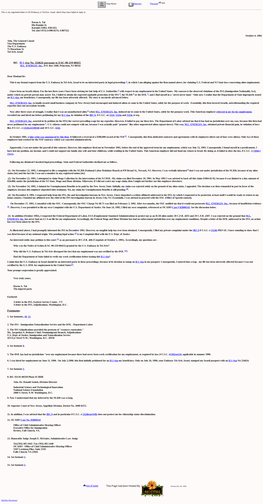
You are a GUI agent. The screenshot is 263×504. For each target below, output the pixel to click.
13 (58, 239)
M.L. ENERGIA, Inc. (31, 65)
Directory (138, 4)
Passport (154, 4)
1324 (111, 115)
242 (58, 128)
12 (76, 233)
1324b (214, 230)
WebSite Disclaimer (9, 500)
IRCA (92, 115)
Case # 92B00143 (181, 207)
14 (125, 251)
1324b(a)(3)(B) (89, 414)
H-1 (22, 62)
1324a (119, 115)
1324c (130, 115)
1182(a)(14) (176, 354)
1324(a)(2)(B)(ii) (31, 128)
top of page (92, 486)
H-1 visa (15, 97)
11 (8, 206)
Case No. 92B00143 (31, 420)
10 (127, 189)
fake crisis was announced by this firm (49, 137)
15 (72, 264)
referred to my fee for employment (234, 111)
